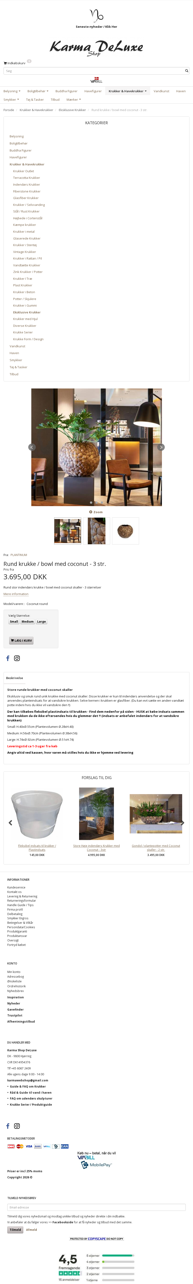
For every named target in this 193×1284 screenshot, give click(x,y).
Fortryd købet (16, 945)
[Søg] (186, 71)
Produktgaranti (17, 931)
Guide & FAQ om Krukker (28, 1086)
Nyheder (13, 1003)
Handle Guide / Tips (20, 905)
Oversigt (13, 940)
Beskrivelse (14, 678)
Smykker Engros (17, 918)
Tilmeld (15, 1230)
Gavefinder (15, 1009)
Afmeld (31, 1230)
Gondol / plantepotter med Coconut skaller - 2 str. (156, 848)
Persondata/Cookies (21, 927)
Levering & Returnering (22, 896)
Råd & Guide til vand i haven (31, 1092)
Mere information (16, 594)
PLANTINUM (19, 555)
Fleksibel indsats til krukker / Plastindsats (37, 848)
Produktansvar (17, 936)
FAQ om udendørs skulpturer (31, 1098)
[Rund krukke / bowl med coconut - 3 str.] (96, 447)
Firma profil (15, 909)
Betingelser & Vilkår (20, 922)
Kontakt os (14, 892)
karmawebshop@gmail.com (27, 1080)
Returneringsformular (21, 900)
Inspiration (15, 997)
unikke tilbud (70, 1216)
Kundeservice (16, 887)
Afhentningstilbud (21, 1021)
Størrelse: (19, 615)
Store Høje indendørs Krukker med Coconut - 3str (96, 848)
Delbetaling (14, 914)
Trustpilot (14, 1015)
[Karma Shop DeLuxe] (96, 45)
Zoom (98, 512)
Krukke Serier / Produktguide (31, 1104)
